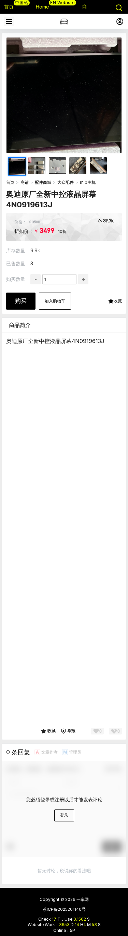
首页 (10, 182)
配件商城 (43, 182)
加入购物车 (55, 300)
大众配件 (65, 182)
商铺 (24, 182)
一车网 (82, 899)
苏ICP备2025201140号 (64, 909)
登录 (64, 815)
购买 (21, 300)
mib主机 (88, 182)
